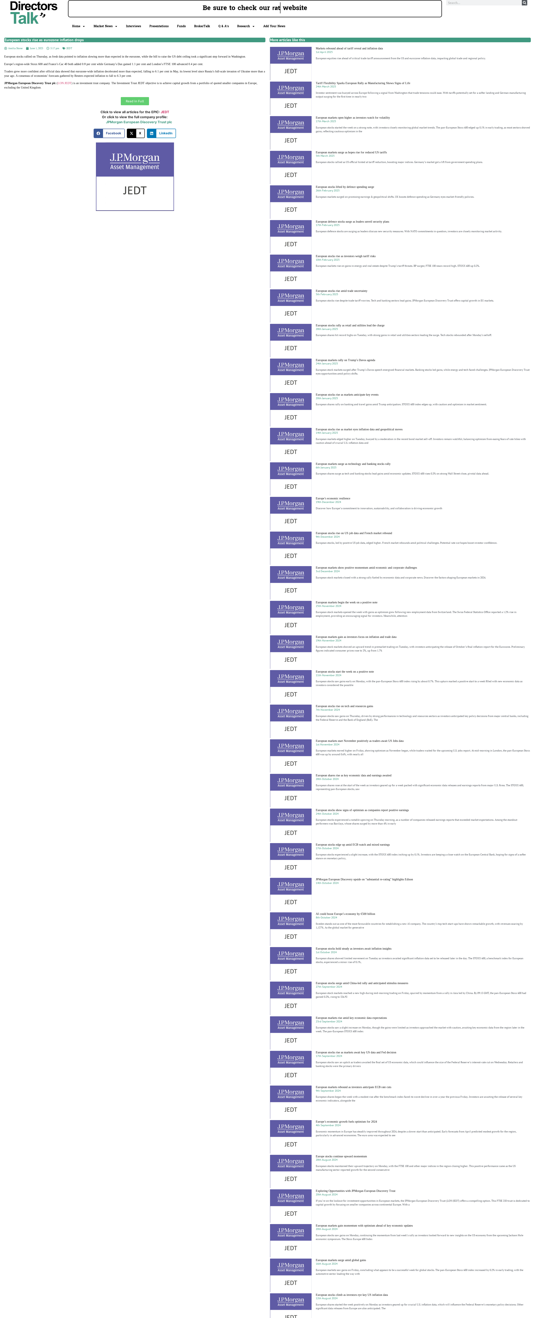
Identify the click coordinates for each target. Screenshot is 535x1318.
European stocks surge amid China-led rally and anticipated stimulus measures (362, 983)
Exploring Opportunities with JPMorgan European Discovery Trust (355, 1190)
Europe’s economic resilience (333, 498)
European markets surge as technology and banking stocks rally (353, 463)
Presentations (159, 26)
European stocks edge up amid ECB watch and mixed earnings (353, 844)
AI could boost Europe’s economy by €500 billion (345, 913)
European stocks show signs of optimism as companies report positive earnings (362, 810)
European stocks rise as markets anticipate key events (347, 394)
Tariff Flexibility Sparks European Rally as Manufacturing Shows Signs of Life (363, 83)
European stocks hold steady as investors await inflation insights (353, 948)
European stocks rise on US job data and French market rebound (354, 533)
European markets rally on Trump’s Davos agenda (345, 360)
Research (243, 26)
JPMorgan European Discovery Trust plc (139, 122)
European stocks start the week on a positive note (345, 671)
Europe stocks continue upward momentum (341, 1156)
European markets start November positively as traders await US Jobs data (360, 740)
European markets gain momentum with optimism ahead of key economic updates (364, 1225)
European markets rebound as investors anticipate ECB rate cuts (353, 1087)
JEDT (69, 48)
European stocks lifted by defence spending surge (345, 186)
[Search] (524, 2)
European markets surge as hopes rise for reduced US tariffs (351, 152)
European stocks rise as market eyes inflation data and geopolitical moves (359, 429)
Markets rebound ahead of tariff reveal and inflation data (349, 48)
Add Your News (274, 26)
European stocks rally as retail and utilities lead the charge (350, 325)
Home (76, 26)
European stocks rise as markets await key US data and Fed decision (356, 1052)
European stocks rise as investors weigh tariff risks (346, 256)
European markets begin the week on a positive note (346, 602)
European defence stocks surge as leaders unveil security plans (352, 221)
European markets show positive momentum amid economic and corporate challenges (366, 567)
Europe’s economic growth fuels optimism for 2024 (346, 1121)
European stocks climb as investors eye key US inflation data (352, 1294)
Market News (103, 26)
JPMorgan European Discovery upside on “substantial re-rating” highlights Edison (364, 879)
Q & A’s (223, 26)
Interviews (133, 26)
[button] (109, 133)
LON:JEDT (64, 83)
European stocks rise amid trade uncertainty (341, 290)
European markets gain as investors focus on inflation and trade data (356, 636)
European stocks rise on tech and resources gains (344, 706)
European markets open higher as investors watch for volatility (353, 117)
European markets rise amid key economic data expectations (351, 1017)
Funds (181, 26)
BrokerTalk (202, 26)
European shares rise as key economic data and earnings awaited (353, 775)
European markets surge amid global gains (341, 1260)
